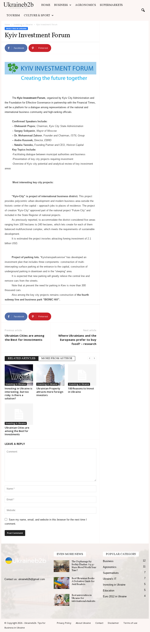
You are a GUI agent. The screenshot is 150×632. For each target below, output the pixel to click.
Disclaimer (113, 622)
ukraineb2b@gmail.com (31, 579)
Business (61, 5)
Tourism (13, 16)
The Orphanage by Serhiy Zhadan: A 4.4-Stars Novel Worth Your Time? (84, 566)
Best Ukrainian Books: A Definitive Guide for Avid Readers (83, 581)
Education (108, 590)
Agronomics (85, 5)
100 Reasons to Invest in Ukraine (81, 390)
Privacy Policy (64, 622)
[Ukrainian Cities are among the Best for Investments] (19, 414)
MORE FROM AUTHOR (56, 358)
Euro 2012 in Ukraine (115, 596)
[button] (143, 10)
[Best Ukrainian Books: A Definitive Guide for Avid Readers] (61, 583)
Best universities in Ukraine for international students (83, 598)
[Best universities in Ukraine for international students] (61, 600)
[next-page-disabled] (94, 358)
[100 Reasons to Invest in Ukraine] (82, 374)
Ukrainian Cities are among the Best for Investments (24, 338)
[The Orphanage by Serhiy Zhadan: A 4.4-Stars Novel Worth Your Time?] (61, 566)
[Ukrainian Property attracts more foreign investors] (50, 374)
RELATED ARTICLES (21, 358)
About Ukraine (83, 622)
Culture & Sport (37, 16)
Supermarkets (111, 5)
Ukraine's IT (109, 578)
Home (45, 5)
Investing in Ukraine (23, 24)
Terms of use (130, 622)
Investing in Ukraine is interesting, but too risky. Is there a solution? (18, 393)
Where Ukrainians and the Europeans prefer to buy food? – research (77, 340)
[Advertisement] (124, 44)
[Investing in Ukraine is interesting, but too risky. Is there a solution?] (19, 375)
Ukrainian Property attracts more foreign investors (49, 392)
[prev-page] (90, 358)
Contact (99, 622)
